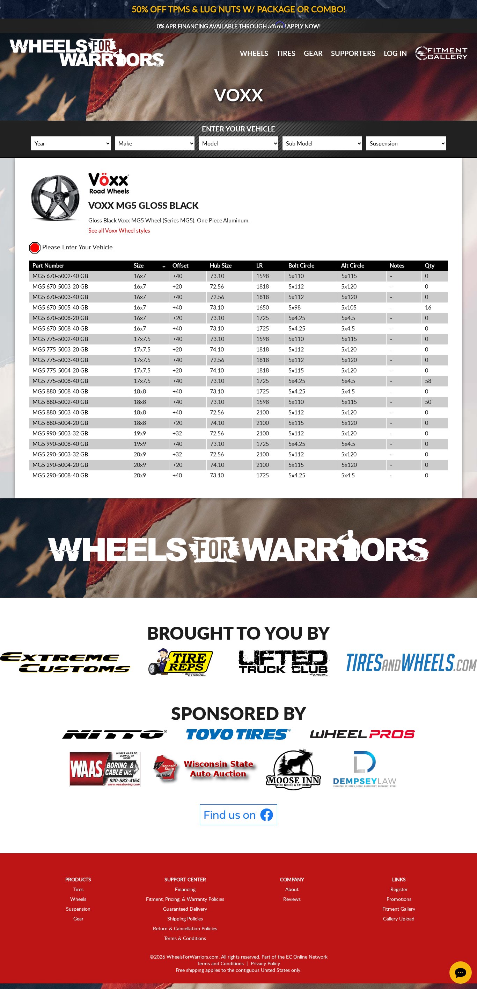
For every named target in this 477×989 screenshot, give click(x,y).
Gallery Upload (398, 919)
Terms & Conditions (185, 938)
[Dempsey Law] (365, 769)
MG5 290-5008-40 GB (60, 475)
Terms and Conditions (220, 963)
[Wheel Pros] (362, 734)
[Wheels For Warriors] (239, 547)
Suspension (78, 909)
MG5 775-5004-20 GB (60, 370)
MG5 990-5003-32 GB (60, 433)
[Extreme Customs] (65, 662)
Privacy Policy (265, 963)
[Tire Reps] (180, 662)
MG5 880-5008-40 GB (60, 391)
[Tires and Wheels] (411, 662)
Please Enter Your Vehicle (77, 247)
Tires (286, 53)
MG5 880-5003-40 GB (60, 412)
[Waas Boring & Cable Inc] (105, 769)
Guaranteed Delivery (185, 909)
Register (399, 889)
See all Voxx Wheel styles (119, 231)
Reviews (292, 899)
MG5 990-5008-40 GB (60, 444)
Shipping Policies (185, 919)
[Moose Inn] (294, 769)
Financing (185, 889)
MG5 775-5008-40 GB (60, 381)
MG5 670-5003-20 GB (60, 287)
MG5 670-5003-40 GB (60, 297)
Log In (395, 53)
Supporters (353, 53)
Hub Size (221, 266)
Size (139, 266)
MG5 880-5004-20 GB (60, 423)
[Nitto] (114, 734)
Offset (181, 266)
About (292, 889)
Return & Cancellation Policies (185, 928)
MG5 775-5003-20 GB (60, 350)
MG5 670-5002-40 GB (60, 276)
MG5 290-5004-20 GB (60, 465)
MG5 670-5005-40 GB (60, 308)
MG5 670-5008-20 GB (60, 318)
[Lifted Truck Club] (284, 662)
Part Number (48, 266)
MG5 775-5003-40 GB (60, 360)
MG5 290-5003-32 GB (60, 454)
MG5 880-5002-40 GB (60, 402)
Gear (313, 53)
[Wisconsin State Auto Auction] (204, 769)
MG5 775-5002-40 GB (60, 339)
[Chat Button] (460, 972)
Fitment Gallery (398, 909)
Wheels (254, 53)
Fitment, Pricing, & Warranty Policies (185, 899)
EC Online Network (307, 957)
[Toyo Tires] (238, 734)
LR (259, 266)
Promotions (399, 899)
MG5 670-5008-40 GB (60, 329)
